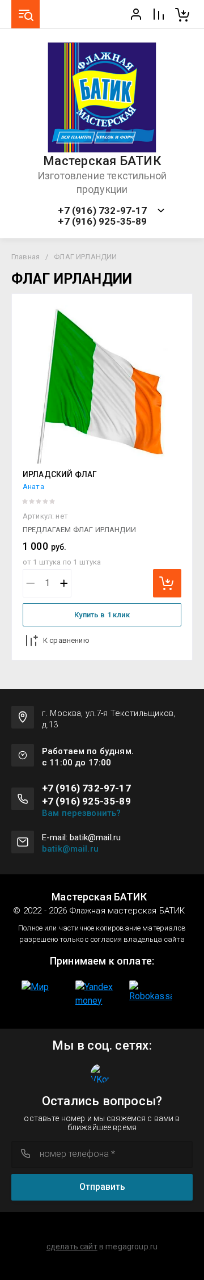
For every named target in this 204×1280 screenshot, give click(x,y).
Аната (33, 486)
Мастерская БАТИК (102, 161)
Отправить (102, 1186)
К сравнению (66, 640)
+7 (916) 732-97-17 (102, 210)
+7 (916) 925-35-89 (102, 221)
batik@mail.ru (70, 849)
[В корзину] (167, 583)
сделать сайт (71, 1246)
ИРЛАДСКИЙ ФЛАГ (60, 474)
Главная (25, 256)
